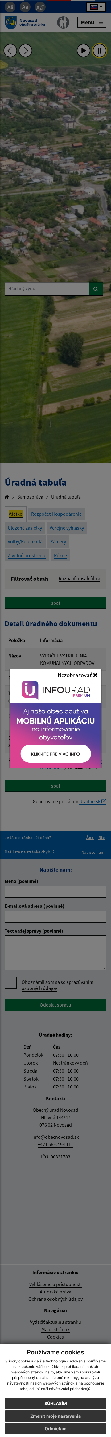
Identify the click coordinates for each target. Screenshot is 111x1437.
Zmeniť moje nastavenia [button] (55, 1416)
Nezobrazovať (75, 675)
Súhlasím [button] (55, 1403)
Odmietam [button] (56, 1428)
